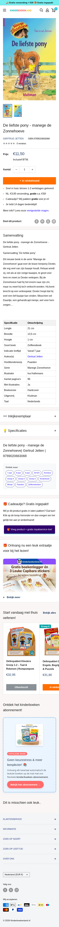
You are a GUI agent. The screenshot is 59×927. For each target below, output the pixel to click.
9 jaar (27, 473)
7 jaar (9, 473)
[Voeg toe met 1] (32, 169)
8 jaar (18, 473)
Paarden (20, 485)
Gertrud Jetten (13, 138)
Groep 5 (21, 479)
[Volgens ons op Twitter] (11, 890)
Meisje (10, 485)
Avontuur (47, 473)
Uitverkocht (21, 687)
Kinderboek (44, 479)
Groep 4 (10, 479)
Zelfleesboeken (34, 485)
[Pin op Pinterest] (42, 221)
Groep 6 (32, 479)
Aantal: (7, 169)
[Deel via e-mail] (54, 221)
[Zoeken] (41, 10)
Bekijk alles (49, 613)
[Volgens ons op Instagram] (17, 890)
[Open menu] (4, 10)
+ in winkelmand (29, 180)
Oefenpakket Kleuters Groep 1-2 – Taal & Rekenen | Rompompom (20, 665)
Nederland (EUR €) (14, 874)
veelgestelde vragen (38, 210)
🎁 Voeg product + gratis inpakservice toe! (29, 529)
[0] (53, 10)
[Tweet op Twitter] (48, 221)
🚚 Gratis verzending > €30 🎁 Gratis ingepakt (29, 2)
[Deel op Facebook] (36, 221)
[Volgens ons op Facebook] (5, 890)
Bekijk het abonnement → (25, 784)
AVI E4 (36, 473)
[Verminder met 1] (16, 169)
